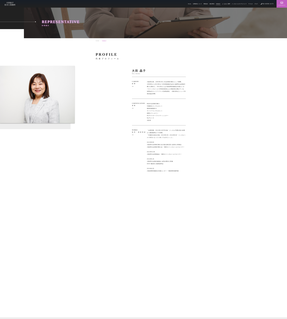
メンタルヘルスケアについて (239, 3)
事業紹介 (206, 3)
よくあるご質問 (226, 3)
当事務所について (197, 3)
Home (189, 3)
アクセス (250, 3)
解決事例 (212, 3)
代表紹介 (218, 3)
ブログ (256, 3)
